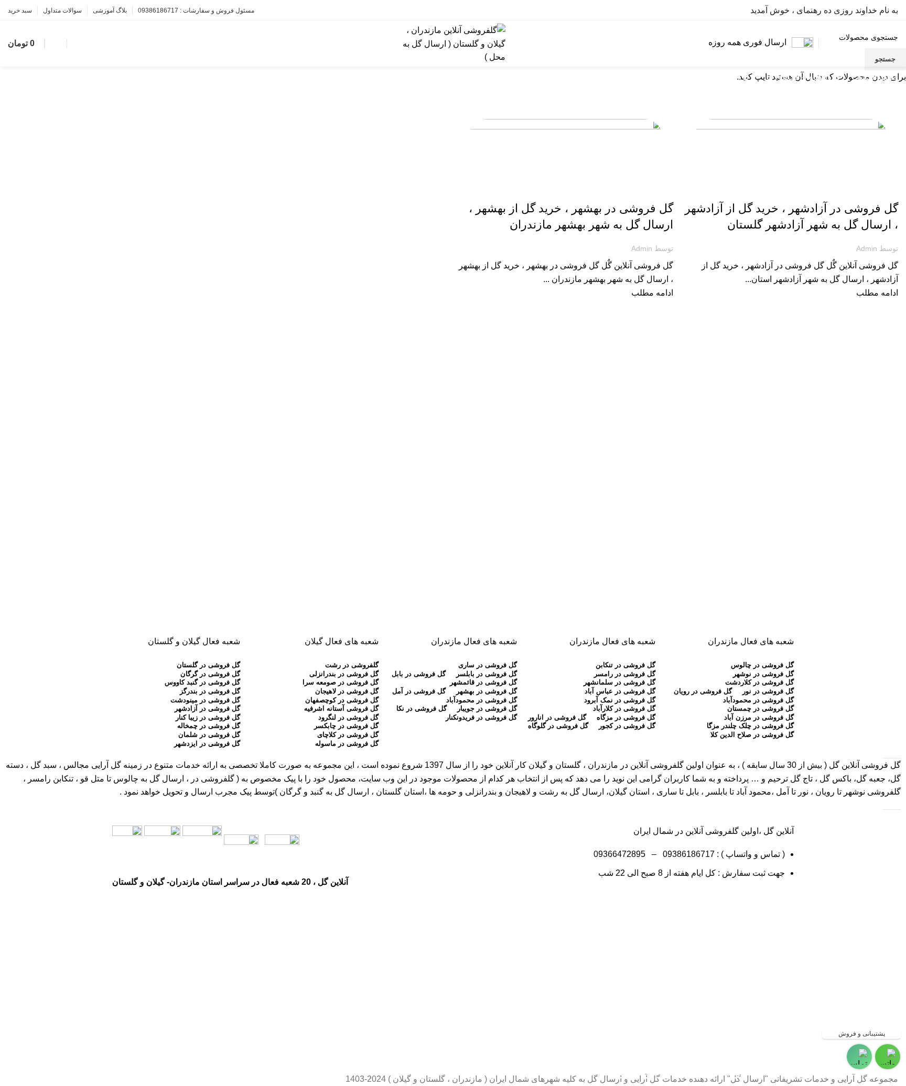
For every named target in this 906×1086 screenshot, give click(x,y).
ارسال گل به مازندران (639, 190)
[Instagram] (752, 903)
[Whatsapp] (724, 903)
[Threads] (696, 903)
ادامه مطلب (877, 292)
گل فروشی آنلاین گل (865, 765)
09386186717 (687, 854)
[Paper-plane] (781, 903)
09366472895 (619, 854)
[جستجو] (75, 43)
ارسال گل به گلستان (866, 190)
